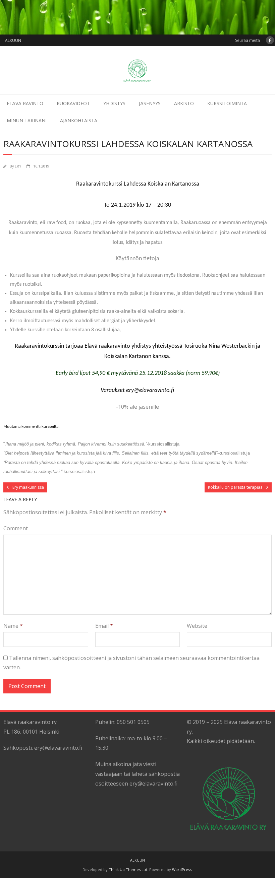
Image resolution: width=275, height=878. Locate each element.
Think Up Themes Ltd (128, 869)
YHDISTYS (114, 103)
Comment (15, 528)
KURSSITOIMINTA (227, 103)
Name (13, 625)
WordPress (181, 869)
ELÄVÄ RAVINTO (25, 103)
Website (197, 625)
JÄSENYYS (150, 103)
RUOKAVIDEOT (73, 103)
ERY (18, 165)
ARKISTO (184, 103)
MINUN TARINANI (27, 120)
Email (104, 625)
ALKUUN (13, 40)
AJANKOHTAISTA (78, 120)
